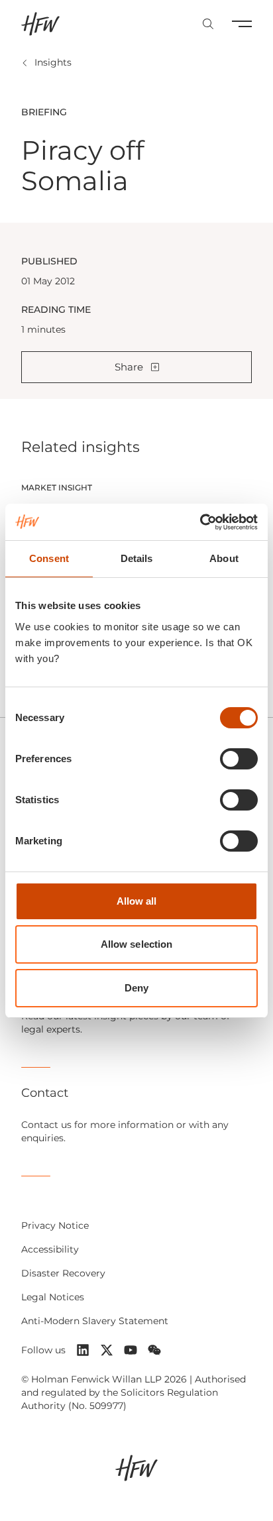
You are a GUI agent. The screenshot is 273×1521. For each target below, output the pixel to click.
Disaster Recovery (63, 1273)
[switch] (239, 758)
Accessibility (50, 1249)
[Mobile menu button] (242, 23)
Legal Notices (52, 1297)
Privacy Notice (55, 1225)
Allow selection (137, 944)
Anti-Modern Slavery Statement (94, 1321)
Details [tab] (137, 558)
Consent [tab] (49, 558)
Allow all (137, 901)
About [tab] (224, 558)
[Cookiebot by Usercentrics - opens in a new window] (200, 522)
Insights (53, 62)
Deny (136, 987)
